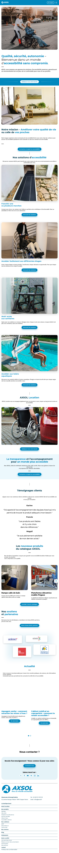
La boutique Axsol (6, 803)
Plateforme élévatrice (7, 814)
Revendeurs (5, 825)
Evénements (4, 835)
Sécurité (3, 813)
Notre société (5, 838)
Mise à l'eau (4, 818)
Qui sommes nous (6, 840)
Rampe (3, 811)
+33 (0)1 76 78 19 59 (38, 797)
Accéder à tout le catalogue (29, 604)
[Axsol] (5, 2)
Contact (3, 847)
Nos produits (5, 809)
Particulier (4, 827)
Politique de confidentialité (9, 849)
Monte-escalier (5, 816)
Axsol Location (5, 806)
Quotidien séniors (6, 819)
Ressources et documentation (10, 842)
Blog (2, 832)
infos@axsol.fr (38, 799)
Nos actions (4, 845)
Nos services (5, 829)
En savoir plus (14, 721)
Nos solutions (5, 822)
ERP (2, 824)
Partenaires (4, 843)
